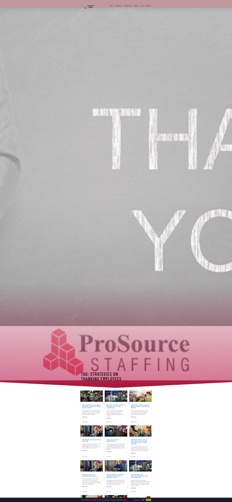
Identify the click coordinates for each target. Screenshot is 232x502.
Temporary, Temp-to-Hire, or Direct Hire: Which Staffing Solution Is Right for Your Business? (139, 442)
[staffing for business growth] (91, 396)
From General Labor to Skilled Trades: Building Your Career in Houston (140, 406)
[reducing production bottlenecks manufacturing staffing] (140, 466)
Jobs (112, 6)
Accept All (148, 499)
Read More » (85, 417)
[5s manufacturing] (116, 431)
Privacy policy (137, 499)
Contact (149, 6)
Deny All (143, 499)
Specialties (129, 6)
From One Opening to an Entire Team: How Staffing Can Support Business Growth (91, 406)
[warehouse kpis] (91, 466)
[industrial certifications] (116, 466)
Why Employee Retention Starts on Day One (91, 440)
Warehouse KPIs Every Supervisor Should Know (89, 475)
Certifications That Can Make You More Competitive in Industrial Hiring (115, 476)
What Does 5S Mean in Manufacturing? (113, 440)
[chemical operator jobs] (116, 396)
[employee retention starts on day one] (91, 431)
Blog (142, 6)
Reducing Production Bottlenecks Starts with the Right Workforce (139, 476)
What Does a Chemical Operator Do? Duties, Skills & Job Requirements (116, 406)
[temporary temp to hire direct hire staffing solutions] (140, 431)
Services (119, 6)
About (137, 6)
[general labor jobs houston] (140, 396)
